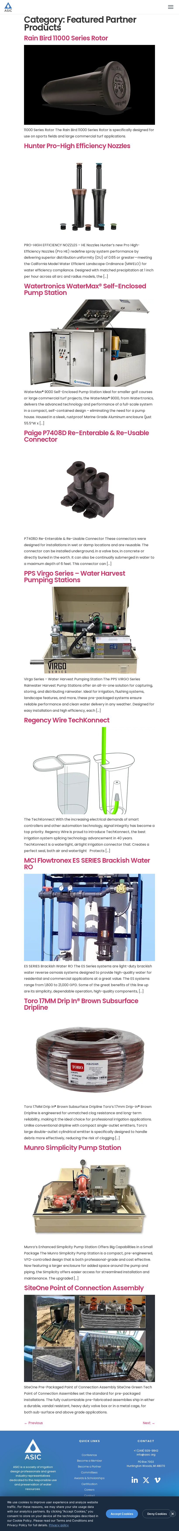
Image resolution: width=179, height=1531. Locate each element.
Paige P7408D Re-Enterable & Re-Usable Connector (86, 436)
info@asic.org (146, 1454)
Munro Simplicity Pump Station (72, 1147)
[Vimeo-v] (157, 1480)
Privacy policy (59, 1525)
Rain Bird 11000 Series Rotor (66, 38)
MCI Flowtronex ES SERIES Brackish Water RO (87, 864)
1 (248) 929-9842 (147, 1450)
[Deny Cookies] (172, 1513)
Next (149, 1422)
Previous (33, 1422)
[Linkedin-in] (134, 1480)
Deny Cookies (157, 1514)
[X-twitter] (146, 1480)
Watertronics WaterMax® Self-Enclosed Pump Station (85, 289)
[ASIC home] (8, 7)
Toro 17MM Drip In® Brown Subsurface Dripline (81, 1004)
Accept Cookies (122, 1514)
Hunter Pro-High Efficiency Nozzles (77, 146)
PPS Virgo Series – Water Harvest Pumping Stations (74, 577)
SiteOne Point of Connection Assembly (84, 1288)
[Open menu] (171, 7)
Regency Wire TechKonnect (66, 720)
